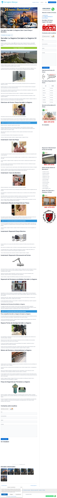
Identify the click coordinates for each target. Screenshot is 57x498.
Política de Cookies (27, 490)
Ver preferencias (18, 494)
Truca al (15, 48)
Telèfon (2, 420)
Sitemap (43, 490)
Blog (46, 2)
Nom (43, 39)
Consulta (2, 424)
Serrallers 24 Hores (35, 2)
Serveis (42, 2)
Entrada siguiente (34, 485)
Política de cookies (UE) (34, 490)
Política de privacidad (13, 496)
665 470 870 (21, 48)
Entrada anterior (4, 485)
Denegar (11, 494)
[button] (21, 487)
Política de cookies (8, 496)
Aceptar (4, 494)
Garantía (40, 490)
